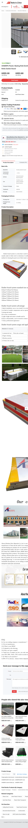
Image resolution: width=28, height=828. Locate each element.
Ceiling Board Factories (8, 807)
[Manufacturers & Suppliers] (14, 2)
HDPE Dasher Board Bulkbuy (19, 814)
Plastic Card (5, 796)
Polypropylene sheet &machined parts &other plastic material (8, 777)
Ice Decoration (21, 810)
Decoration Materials (22, 10)
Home (2, 10)
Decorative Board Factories (9, 810)
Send (14, 691)
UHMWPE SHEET (19, 782)
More (2, 817)
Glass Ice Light (6, 814)
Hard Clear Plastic (7, 800)
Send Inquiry (14, 80)
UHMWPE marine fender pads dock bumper (8, 782)
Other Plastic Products (16, 796)
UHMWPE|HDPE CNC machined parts (8, 780)
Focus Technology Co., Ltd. (18, 822)
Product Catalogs (22, 774)
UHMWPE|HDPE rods (20, 780)
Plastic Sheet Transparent (20, 800)
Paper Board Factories (22, 807)
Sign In (3, 155)
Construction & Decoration (11, 10)
